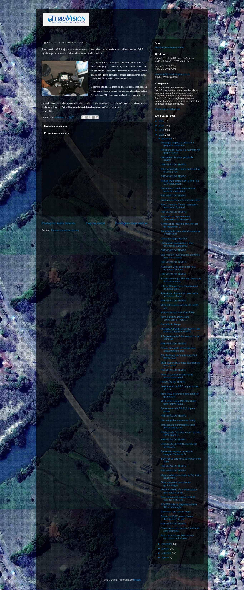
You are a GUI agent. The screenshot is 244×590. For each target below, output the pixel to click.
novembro (167, 544)
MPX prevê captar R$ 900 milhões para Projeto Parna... (178, 402)
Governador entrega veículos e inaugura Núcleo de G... (177, 453)
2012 (162, 134)
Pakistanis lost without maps (176, 511)
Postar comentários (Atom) (65, 230)
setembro (167, 553)
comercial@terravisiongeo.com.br (172, 74)
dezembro (167, 138)
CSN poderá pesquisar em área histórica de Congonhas (177, 244)
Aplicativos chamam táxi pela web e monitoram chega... (179, 295)
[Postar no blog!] (86, 117)
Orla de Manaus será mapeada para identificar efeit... (179, 287)
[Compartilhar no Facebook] (93, 117)
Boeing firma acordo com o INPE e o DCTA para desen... (180, 182)
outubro (166, 548)
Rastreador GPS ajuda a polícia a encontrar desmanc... (178, 268)
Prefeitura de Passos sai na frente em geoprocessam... (180, 151)
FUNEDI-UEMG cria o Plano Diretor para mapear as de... (179, 491)
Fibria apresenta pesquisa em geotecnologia (176, 484)
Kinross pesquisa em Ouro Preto (178, 312)
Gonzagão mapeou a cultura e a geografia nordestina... (177, 144)
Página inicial (95, 223)
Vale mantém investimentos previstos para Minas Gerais (180, 256)
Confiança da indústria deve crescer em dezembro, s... (179, 225)
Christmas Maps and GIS (174, 238)
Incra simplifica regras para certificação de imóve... (175, 318)
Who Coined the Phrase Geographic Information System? (179, 206)
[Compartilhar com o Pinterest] (97, 117)
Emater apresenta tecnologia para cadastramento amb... (178, 349)
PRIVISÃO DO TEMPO (173, 382)
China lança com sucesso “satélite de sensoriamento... (180, 529)
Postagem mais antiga (131, 223)
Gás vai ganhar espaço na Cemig (178, 420)
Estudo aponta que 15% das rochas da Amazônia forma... (181, 280)
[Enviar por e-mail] (83, 117)
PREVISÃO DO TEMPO (173, 164)
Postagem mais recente (58, 223)
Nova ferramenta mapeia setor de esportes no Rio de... (178, 498)
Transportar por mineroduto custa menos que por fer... (178, 426)
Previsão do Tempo (171, 324)
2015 (162, 121)
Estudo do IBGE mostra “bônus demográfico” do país (177, 518)
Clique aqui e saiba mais (167, 109)
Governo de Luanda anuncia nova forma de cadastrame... (178, 189)
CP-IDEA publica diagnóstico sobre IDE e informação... (179, 506)
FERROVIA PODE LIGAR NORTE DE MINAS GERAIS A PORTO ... (180, 330)
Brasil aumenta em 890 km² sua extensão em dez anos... (177, 537)
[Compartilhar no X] (90, 117)
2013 (162, 130)
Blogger (137, 579)
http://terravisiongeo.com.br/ (169, 47)
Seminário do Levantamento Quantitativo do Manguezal (176, 218)
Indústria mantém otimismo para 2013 (180, 200)
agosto (165, 557)
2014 (162, 125)
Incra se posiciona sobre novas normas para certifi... (177, 376)
